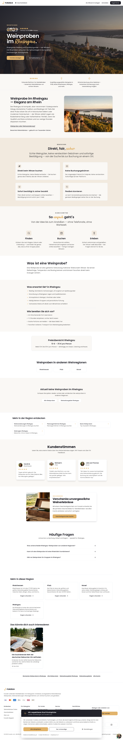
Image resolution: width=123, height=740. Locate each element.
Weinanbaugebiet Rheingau (70, 400)
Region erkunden (25, 596)
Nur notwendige (61, 729)
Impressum (54, 735)
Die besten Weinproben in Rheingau (34, 676)
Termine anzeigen (15, 58)
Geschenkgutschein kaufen (65, 516)
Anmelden (105, 3)
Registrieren (115, 3)
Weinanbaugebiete (85, 676)
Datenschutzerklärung (29, 735)
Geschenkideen (22, 3)
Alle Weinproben (49, 400)
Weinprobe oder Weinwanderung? (22, 126)
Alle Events (96, 676)
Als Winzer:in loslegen (93, 3)
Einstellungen (88, 729)
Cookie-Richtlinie (43, 735)
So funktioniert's (34, 58)
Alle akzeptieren (35, 729)
